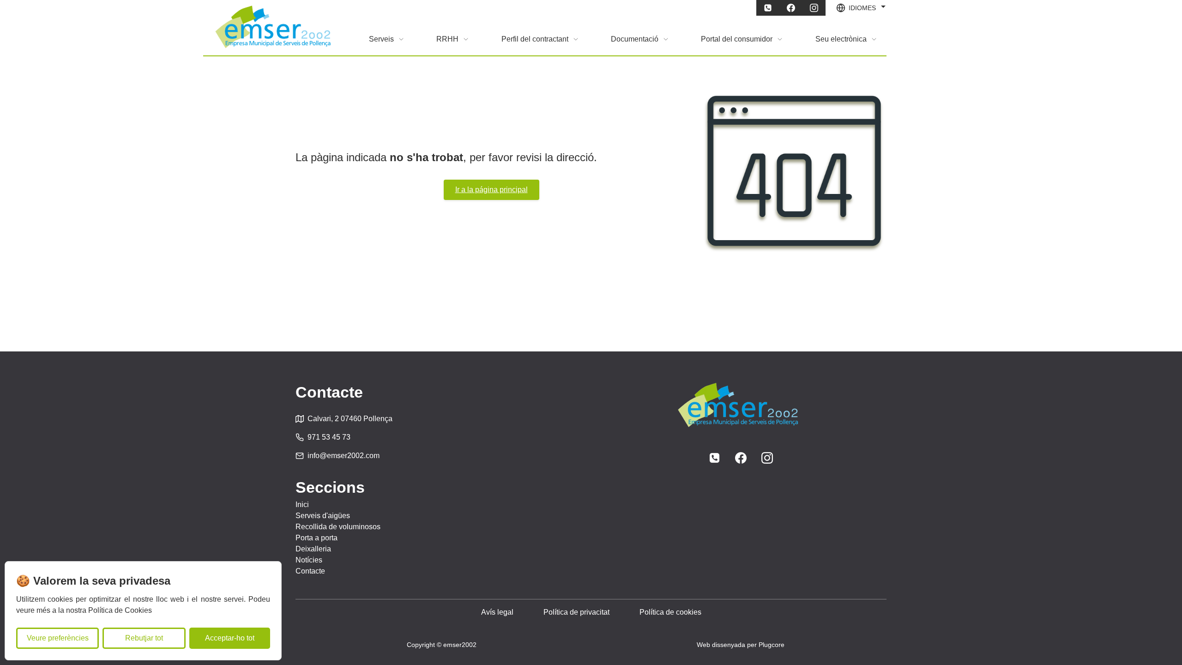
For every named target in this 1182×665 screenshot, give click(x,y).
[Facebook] (741, 458)
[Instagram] (767, 458)
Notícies (309, 560)
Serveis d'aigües (323, 516)
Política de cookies (670, 612)
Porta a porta (317, 538)
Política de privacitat (576, 612)
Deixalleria (313, 549)
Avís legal (497, 612)
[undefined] (768, 8)
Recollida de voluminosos (338, 527)
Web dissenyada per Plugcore (740, 644)
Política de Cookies (120, 610)
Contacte (310, 571)
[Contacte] (714, 458)
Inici (302, 504)
